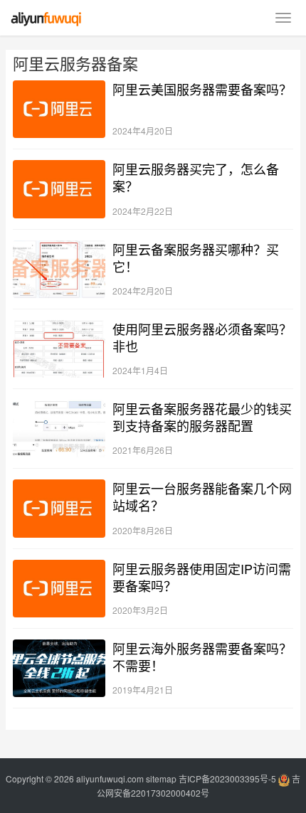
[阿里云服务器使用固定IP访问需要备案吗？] (59, 588)
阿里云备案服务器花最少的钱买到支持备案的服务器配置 (202, 417)
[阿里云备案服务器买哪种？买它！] (59, 269)
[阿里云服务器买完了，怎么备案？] (59, 189)
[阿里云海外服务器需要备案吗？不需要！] (59, 668)
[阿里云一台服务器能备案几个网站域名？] (59, 508)
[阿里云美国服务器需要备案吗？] (59, 109)
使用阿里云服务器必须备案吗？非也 (202, 337)
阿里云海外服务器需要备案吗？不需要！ (202, 656)
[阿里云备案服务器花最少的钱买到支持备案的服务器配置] (59, 428)
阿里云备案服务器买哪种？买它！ (195, 257)
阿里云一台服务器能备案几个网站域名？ (202, 496)
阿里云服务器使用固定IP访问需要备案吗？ (201, 577)
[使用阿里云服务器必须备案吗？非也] (59, 349)
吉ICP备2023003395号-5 (227, 778)
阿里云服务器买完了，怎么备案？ (195, 177)
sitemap (161, 778)
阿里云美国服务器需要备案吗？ (202, 88)
